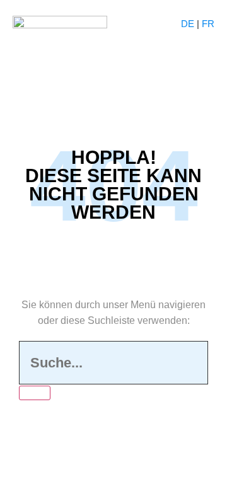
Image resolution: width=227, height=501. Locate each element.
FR (208, 23)
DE (187, 23)
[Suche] (34, 393)
